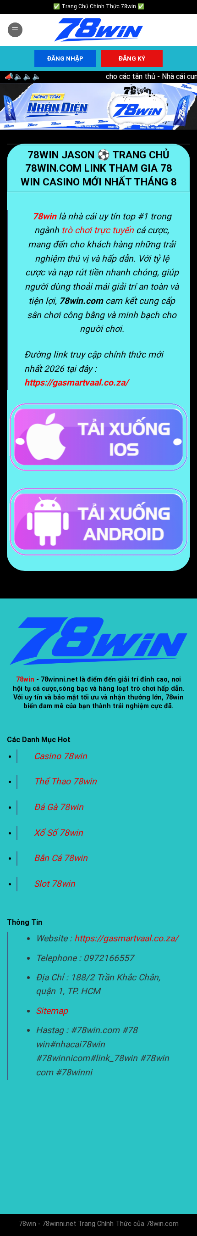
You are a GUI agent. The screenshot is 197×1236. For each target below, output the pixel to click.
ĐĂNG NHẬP (65, 58)
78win (25, 679)
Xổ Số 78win (58, 833)
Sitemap (52, 1011)
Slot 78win (54, 883)
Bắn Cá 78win (61, 858)
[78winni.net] (98, 30)
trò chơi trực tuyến (97, 230)
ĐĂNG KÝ (132, 58)
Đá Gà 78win (58, 807)
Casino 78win (61, 756)
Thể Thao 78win (65, 781)
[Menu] (15, 30)
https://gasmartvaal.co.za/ (126, 938)
